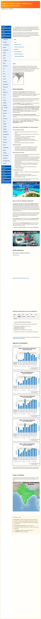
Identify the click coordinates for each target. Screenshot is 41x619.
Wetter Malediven (17, 51)
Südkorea (5, 142)
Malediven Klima (17, 44)
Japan (4, 76)
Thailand (4, 152)
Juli (14, 316)
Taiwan (4, 150)
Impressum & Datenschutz (6, 182)
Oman (4, 121)
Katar (4, 89)
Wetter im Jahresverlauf (19, 46)
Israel (4, 73)
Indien (4, 63)
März (23, 314)
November (33, 316)
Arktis (3, 171)
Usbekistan (5, 158)
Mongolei (5, 110)
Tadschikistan (5, 147)
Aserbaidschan (6, 44)
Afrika (3, 166)
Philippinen (5, 131)
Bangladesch (5, 50)
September (24, 316)
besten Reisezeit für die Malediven (23, 180)
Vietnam (4, 163)
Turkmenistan (5, 155)
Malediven (5, 105)
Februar (19, 314)
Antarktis (3, 174)
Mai (31, 314)
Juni (35, 314)
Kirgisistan (5, 92)
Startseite (4, 26)
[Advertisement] (20, 17)
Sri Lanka (5, 139)
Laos (4, 97)
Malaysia (4, 102)
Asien (3, 37)
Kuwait (4, 94)
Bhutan (4, 52)
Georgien (5, 60)
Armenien (5, 42)
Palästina (5, 129)
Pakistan (4, 126)
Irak (4, 68)
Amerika (3, 34)
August (19, 316)
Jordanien (5, 81)
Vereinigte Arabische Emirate (7, 160)
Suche (3, 29)
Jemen (4, 79)
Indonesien (5, 65)
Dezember (15, 318)
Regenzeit (16, 49)
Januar (15, 314)
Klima (3, 179)
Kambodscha (5, 84)
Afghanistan (5, 39)
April (27, 314)
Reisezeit (6, 107)
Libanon (4, 100)
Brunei (4, 55)
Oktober (28, 316)
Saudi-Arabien (6, 134)
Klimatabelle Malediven (19, 56)
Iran (4, 71)
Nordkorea (5, 118)
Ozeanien (4, 169)
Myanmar (5, 113)
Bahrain (4, 47)
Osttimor (4, 123)
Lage (15, 42)
